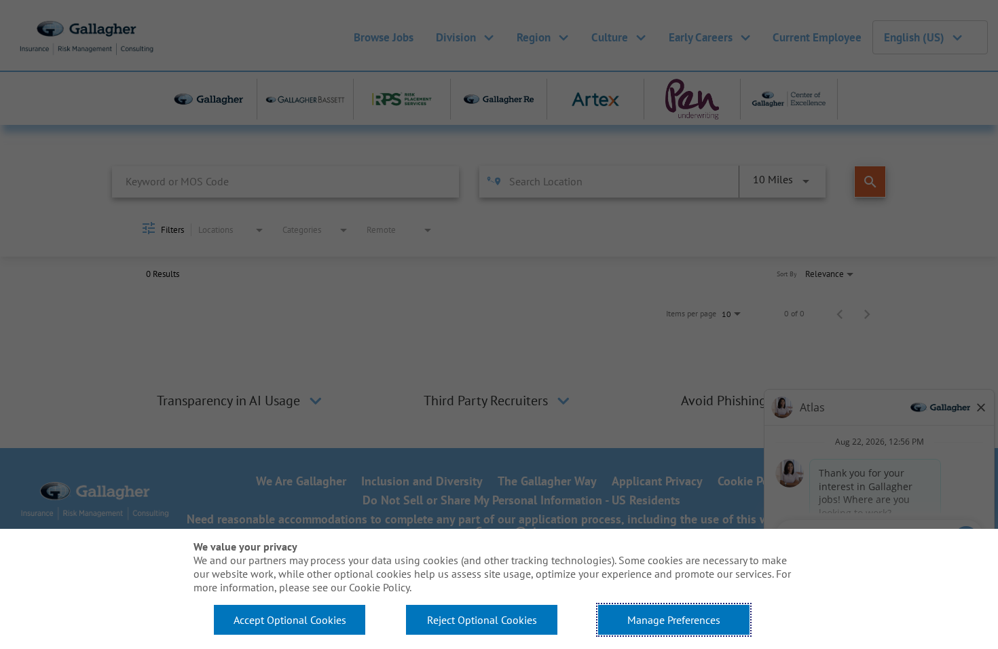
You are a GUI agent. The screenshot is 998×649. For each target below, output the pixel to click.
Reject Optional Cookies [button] (482, 620)
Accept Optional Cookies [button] (290, 620)
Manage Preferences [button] (673, 620)
